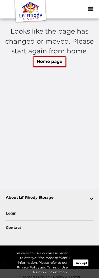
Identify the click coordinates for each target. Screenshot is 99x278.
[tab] (49, 198)
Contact (13, 227)
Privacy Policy (28, 267)
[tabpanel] (49, 198)
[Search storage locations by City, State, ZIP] (79, 9)
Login (11, 213)
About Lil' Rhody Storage (30, 197)
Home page (49, 61)
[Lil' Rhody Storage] (30, 12)
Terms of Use (57, 267)
